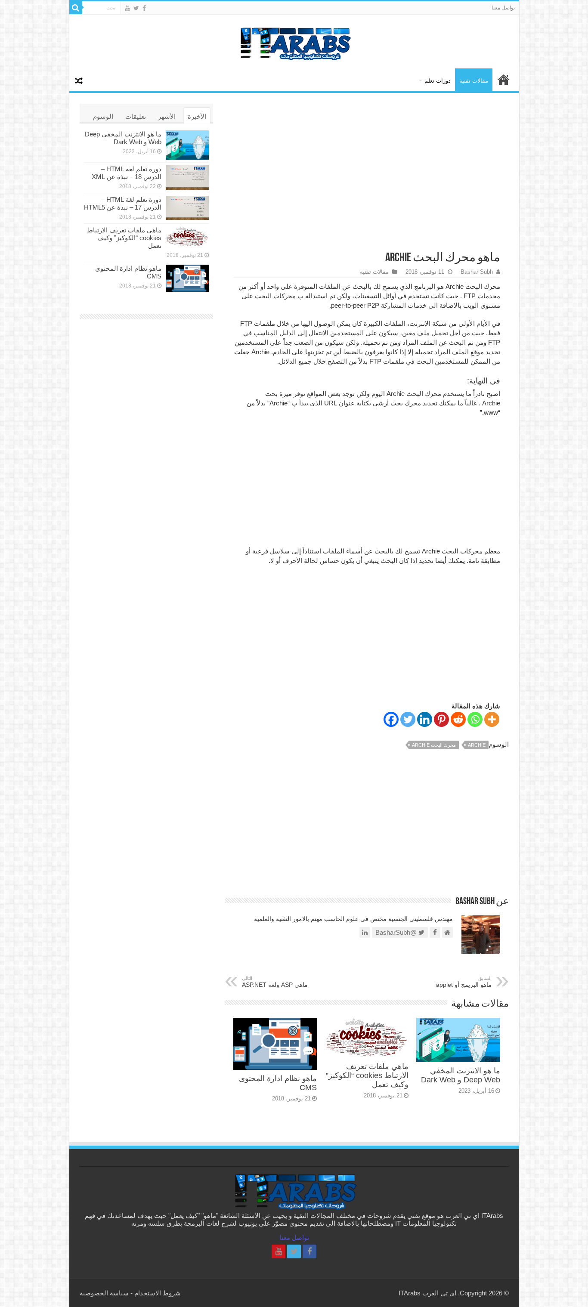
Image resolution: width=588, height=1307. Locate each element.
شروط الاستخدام (157, 1293)
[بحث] (75, 7)
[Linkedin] (424, 719)
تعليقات (135, 116)
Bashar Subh (477, 272)
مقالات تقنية (473, 80)
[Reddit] (458, 719)
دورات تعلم (437, 80)
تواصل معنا (503, 8)
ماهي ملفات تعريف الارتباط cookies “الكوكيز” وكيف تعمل (367, 1075)
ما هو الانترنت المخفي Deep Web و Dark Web (460, 1075)
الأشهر (167, 116)
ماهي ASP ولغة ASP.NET (275, 982)
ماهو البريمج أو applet (464, 982)
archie (477, 745)
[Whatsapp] (475, 719)
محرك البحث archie (434, 745)
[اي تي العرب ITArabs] (294, 41)
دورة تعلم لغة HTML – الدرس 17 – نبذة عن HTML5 (122, 203)
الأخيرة (197, 116)
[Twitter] (136, 8)
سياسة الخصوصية (104, 1293)
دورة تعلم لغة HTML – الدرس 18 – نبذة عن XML (126, 172)
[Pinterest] (441, 719)
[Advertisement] (367, 172)
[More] (491, 719)
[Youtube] (127, 8)
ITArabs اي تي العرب (503, 80)
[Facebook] (144, 8)
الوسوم (103, 116)
